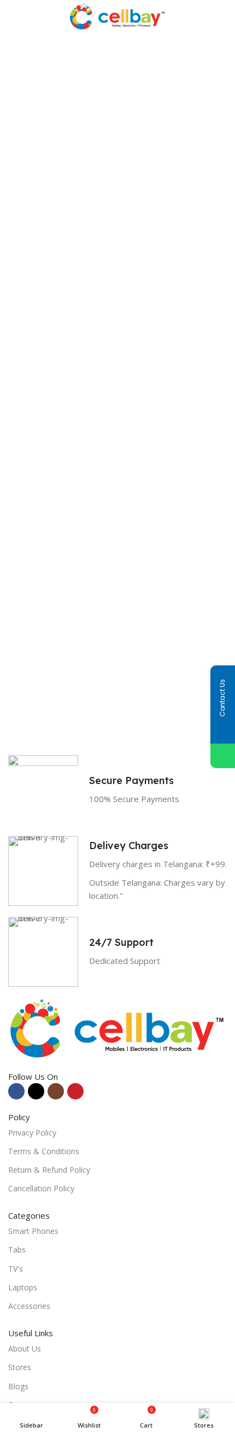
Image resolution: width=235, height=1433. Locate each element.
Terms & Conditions (43, 1151)
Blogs (18, 1386)
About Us (24, 1348)
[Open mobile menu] (12, 16)
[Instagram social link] (56, 1091)
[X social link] (36, 1091)
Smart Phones (33, 1231)
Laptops (22, 1287)
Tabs (17, 1249)
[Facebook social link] (16, 1091)
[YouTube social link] (75, 1091)
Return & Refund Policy (49, 1170)
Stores (19, 1367)
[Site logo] (118, 15)
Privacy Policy (32, 1132)
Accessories (29, 1306)
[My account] (222, 16)
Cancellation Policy (41, 1188)
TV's (15, 1269)
